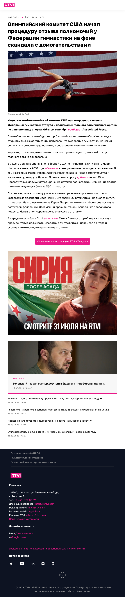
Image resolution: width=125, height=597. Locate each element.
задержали (51, 218)
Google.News (18, 537)
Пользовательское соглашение (27, 458)
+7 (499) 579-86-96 (25, 500)
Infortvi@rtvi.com (44, 503)
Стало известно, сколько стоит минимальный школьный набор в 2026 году (52, 431)
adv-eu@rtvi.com (36, 515)
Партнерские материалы (24, 519)
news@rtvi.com (36, 507)
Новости (14, 17)
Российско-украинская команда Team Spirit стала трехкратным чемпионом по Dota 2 (58, 409)
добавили (83, 177)
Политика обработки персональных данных (33, 462)
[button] (121, 5)
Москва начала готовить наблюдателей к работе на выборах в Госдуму (50, 420)
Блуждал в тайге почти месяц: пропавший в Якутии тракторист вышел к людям (55, 398)
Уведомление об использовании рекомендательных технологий (47, 548)
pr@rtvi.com (34, 511)
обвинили (51, 168)
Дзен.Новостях (24, 533)
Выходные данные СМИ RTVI (25, 453)
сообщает (75, 129)
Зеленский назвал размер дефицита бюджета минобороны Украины (58, 383)
